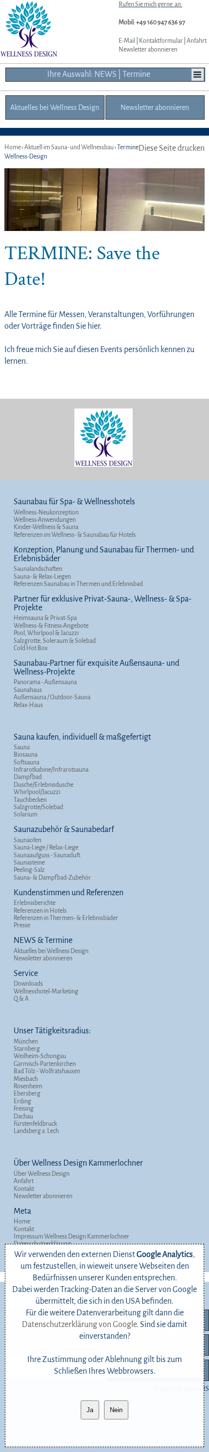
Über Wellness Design (42, 1173)
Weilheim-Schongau (40, 1056)
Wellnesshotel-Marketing (46, 991)
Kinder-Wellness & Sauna (46, 527)
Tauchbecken (30, 800)
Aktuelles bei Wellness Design (51, 951)
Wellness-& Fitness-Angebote (51, 625)
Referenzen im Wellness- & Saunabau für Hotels (75, 534)
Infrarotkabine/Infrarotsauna (51, 769)
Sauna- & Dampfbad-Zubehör (52, 877)
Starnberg (27, 1048)
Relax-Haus (28, 705)
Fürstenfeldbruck (35, 1123)
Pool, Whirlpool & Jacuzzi (46, 633)
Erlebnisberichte (34, 903)
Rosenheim (28, 1086)
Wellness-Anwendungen (45, 519)
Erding (22, 1101)
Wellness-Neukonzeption (46, 512)
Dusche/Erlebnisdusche (43, 784)
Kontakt (24, 1189)
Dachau (23, 1116)
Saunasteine (29, 862)
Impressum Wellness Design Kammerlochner (71, 1236)
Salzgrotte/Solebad (38, 807)
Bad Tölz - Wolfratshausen (47, 1071)
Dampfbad (28, 777)
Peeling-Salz (29, 870)
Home (22, 1221)
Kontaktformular (161, 40)
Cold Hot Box (31, 648)
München (26, 1041)
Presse (22, 925)
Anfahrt (197, 40)
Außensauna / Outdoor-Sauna (52, 697)
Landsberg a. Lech (36, 1131)
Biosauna (25, 754)
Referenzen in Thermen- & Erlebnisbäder (66, 918)
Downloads (28, 983)
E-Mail (127, 40)
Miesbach (26, 1079)
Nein (116, 1410)
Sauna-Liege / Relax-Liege (46, 847)
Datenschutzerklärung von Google (79, 1324)
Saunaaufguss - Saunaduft (47, 855)
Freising (24, 1108)
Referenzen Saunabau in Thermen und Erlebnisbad (78, 584)
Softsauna (26, 762)
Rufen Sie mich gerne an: (150, 4)
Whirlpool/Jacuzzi (37, 792)
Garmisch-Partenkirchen (45, 1064)
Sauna (22, 747)
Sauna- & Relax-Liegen (42, 576)
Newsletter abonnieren (148, 49)
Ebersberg (27, 1093)
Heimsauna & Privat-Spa (45, 618)
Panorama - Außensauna (45, 682)
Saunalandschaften (38, 569)
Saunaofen (27, 840)
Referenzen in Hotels (40, 910)
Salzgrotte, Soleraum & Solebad (55, 640)
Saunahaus (28, 690)
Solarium (25, 814)
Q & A (21, 998)
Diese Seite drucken (172, 148)
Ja (90, 1410)
